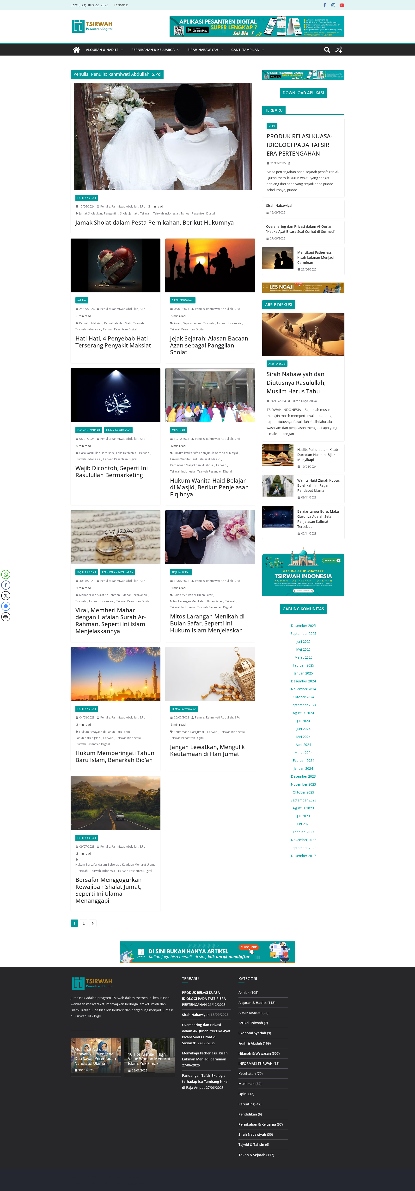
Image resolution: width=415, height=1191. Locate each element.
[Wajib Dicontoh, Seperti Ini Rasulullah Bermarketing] (115, 395)
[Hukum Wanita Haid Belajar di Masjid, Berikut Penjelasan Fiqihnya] (210, 395)
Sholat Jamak (128, 213)
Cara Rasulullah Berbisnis (96, 453)
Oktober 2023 (303, 792)
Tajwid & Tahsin (251, 1144)
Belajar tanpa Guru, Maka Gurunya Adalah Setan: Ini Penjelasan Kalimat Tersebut (318, 519)
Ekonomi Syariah (88, 430)
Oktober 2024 (303, 697)
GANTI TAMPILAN (245, 49)
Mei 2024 (303, 736)
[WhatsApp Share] (5, 574)
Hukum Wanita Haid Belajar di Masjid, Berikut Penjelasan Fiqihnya (209, 487)
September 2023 (303, 800)
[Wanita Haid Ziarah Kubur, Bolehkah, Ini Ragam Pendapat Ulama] (277, 489)
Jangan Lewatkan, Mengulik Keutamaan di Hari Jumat (207, 750)
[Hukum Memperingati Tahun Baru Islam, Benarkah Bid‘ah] (115, 674)
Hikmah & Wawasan (118, 430)
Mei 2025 (303, 649)
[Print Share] (5, 616)
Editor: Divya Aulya (304, 401)
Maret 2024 (303, 752)
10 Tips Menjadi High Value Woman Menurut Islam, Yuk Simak (149, 1059)
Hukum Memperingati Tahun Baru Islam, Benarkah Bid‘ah (114, 756)
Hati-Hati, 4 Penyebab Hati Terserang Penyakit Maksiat (113, 341)
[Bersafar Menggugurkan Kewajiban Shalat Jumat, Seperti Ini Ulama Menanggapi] (115, 803)
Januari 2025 (303, 673)
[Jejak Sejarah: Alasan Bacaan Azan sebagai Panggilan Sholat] (210, 266)
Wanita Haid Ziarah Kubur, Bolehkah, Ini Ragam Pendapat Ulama (318, 485)
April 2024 (303, 744)
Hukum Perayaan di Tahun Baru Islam (104, 732)
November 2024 (303, 689)
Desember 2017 (303, 855)
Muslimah (178, 430)
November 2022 (303, 840)
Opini (272, 125)
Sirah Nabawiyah (203, 49)
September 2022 (303, 847)
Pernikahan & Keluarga (153, 49)
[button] (121, 49)
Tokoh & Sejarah (251, 1155)
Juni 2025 (303, 641)
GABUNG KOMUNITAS (303, 608)
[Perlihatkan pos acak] (338, 50)
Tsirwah (145, 213)
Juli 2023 (303, 816)
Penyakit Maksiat (90, 323)
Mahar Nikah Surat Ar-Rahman (99, 595)
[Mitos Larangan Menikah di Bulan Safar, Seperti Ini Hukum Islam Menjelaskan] (210, 537)
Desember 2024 (303, 681)
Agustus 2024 (303, 713)
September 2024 (303, 705)
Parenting (246, 1104)
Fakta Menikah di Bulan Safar (193, 595)
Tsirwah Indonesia (165, 213)
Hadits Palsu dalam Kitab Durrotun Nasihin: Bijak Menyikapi (317, 454)
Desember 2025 (303, 625)
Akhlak (81, 300)
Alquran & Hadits (102, 49)
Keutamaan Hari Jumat (189, 732)
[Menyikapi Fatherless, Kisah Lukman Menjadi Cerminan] (277, 261)
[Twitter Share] (5, 595)
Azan (177, 323)
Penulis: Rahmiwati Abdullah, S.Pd (123, 206)
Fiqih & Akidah (86, 198)
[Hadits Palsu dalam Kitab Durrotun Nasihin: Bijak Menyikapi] (277, 458)
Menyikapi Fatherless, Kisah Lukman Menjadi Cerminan (315, 257)
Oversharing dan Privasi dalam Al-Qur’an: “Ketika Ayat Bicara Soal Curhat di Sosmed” (300, 229)
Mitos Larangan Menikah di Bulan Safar (196, 601)
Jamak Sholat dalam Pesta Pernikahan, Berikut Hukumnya (154, 222)
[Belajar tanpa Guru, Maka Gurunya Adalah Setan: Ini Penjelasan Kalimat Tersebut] (277, 522)
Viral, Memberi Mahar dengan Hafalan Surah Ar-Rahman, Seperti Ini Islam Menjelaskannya (110, 620)
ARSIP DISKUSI (277, 363)
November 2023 (303, 784)
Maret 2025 (303, 657)
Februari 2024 (303, 760)
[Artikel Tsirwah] (76, 50)
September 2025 (303, 633)
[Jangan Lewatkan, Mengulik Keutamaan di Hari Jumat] (210, 674)
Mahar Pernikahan (134, 595)
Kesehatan (247, 1073)
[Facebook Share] (5, 585)
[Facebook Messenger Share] (5, 606)
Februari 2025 (303, 665)
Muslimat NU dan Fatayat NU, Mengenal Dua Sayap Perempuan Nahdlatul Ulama (95, 1056)
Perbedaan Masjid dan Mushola (191, 465)
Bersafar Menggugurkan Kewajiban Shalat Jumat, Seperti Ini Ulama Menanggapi (108, 890)
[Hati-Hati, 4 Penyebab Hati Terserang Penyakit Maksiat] (115, 266)
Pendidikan (247, 1114)
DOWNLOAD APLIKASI (303, 92)
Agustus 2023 (303, 808)
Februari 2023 (303, 832)
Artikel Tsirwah (250, 1023)
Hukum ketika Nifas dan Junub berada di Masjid (206, 453)
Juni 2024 (303, 728)
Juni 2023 (303, 824)
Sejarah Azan (192, 323)
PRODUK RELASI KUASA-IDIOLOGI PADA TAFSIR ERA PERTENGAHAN (300, 144)
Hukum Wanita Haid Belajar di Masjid (195, 459)
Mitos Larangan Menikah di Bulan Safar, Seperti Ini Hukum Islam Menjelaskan (207, 623)
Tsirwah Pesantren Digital (198, 213)
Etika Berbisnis (126, 453)
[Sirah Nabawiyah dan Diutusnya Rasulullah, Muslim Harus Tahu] (303, 334)
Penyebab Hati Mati (117, 323)
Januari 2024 (303, 768)
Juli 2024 (303, 720)
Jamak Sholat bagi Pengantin (98, 213)
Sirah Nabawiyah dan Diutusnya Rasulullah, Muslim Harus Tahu (296, 382)
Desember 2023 (303, 776)
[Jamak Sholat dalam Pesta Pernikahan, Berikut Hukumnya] (163, 136)
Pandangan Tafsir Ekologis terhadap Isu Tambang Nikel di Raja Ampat (205, 1081)
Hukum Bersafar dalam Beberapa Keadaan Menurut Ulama (115, 865)
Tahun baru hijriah (87, 738)
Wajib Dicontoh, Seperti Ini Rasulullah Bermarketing (111, 471)
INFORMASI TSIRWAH (255, 1063)
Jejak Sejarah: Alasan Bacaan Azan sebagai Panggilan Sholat (209, 345)
